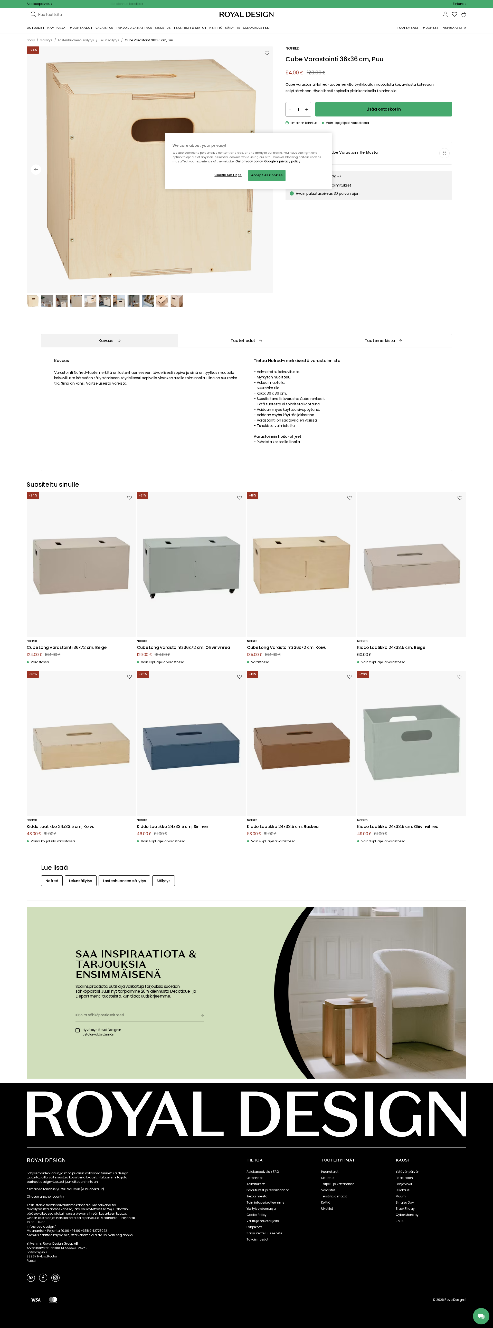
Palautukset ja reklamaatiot (267, 1190)
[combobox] (459, 4)
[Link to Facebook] (43, 1277)
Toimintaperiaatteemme (265, 1202)
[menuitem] (36, 28)
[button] (459, 4)
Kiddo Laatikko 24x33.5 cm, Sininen (172, 827)
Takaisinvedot (257, 1239)
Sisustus (327, 1177)
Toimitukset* (256, 1184)
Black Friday (405, 1208)
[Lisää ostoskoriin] (444, 153)
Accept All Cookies (267, 175)
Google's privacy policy (282, 161)
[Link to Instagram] (55, 1277)
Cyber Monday (407, 1214)
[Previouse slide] (36, 169)
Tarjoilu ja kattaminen (338, 1184)
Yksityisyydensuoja (261, 1208)
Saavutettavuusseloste (264, 1233)
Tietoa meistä (257, 1196)
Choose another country (45, 1197)
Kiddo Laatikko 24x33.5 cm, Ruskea (283, 827)
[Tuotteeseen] (369, 153)
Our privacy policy (249, 161)
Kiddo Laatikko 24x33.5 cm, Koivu (60, 827)
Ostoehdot (254, 1177)
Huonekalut (329, 1171)
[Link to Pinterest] (31, 1277)
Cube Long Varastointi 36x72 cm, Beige (67, 648)
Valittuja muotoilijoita (262, 1221)
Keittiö (325, 1202)
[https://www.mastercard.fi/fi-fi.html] (53, 1299)
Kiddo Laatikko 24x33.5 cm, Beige (391, 648)
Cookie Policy (256, 1214)
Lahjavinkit (404, 1184)
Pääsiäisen (404, 1177)
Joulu (400, 1221)
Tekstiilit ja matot (334, 1196)
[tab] (109, 340)
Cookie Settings (228, 175)
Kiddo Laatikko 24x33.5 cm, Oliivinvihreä (398, 827)
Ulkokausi (403, 1190)
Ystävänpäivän (408, 1171)
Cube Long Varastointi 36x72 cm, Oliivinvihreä (183, 648)
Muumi (401, 1196)
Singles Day (405, 1202)
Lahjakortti (254, 1227)
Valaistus (328, 1190)
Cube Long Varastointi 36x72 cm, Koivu (287, 648)
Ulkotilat (327, 1208)
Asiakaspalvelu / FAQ (262, 1171)
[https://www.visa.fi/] (36, 1299)
